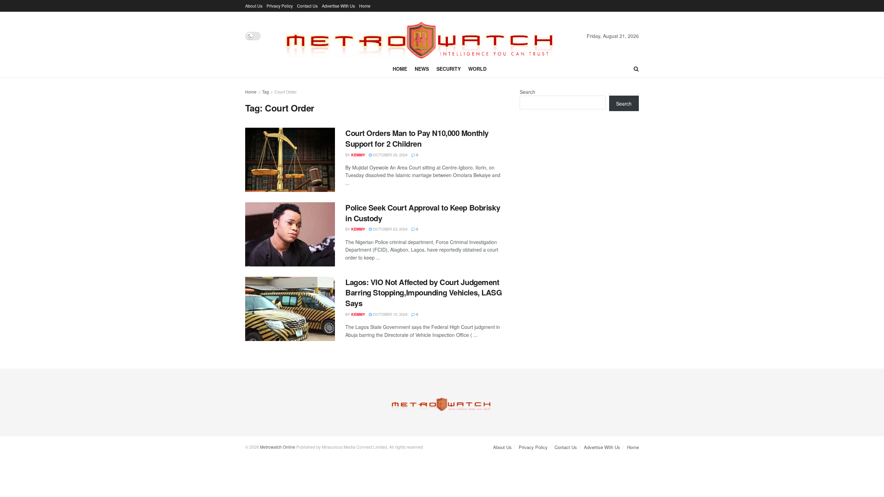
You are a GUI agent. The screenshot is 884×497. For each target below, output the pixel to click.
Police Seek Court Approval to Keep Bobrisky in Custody (422, 213)
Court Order (286, 92)
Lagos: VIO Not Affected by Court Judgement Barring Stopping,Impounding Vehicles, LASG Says (423, 292)
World (477, 68)
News (422, 68)
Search (527, 91)
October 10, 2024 (389, 314)
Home (365, 6)
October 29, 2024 (389, 154)
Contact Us (307, 6)
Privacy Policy (280, 6)
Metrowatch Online (277, 447)
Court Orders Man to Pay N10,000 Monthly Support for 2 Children (417, 138)
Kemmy (358, 154)
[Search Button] (636, 68)
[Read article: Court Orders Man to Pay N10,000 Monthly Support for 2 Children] (290, 160)
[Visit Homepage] (423, 36)
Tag (265, 92)
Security (448, 68)
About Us (253, 6)
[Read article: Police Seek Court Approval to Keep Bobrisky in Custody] (290, 234)
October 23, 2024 (389, 229)
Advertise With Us (338, 6)
